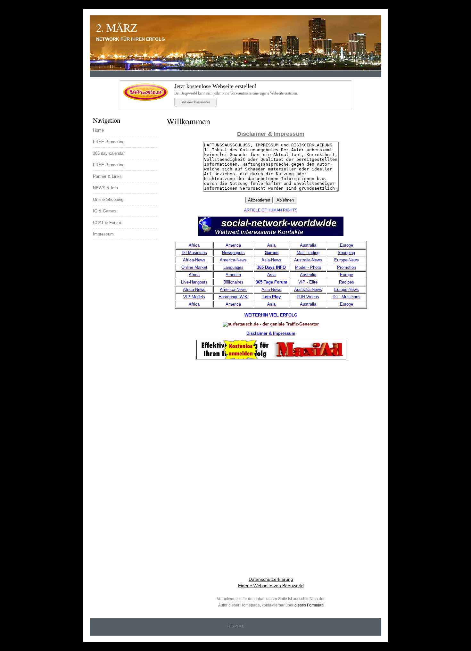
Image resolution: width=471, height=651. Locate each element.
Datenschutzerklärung (271, 579)
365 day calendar (109, 153)
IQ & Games (104, 211)
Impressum (103, 234)
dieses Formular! (309, 605)
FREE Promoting (108, 141)
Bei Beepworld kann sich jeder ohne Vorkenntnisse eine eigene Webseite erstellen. (236, 89)
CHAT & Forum (107, 222)
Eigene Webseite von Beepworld (271, 585)
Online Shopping (108, 199)
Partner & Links (107, 176)
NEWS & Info (105, 187)
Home (98, 130)
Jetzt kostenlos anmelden (195, 102)
